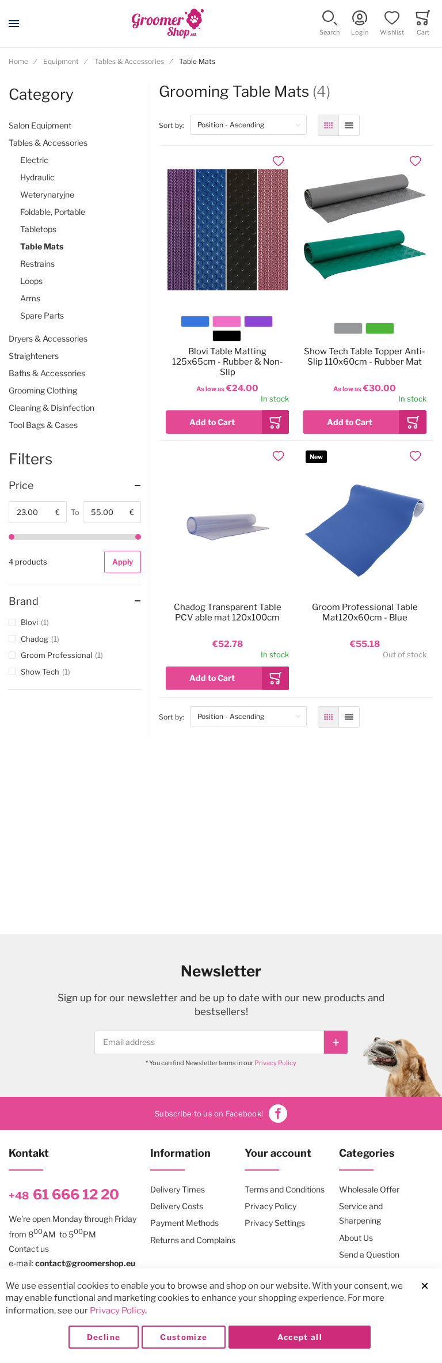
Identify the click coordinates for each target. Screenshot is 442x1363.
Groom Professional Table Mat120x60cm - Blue (365, 612)
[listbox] (226, 330)
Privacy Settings (275, 1223)
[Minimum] (11, 537)
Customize (183, 1337)
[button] (329, 24)
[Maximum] (138, 537)
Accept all (300, 1337)
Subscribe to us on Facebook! (209, 1113)
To (75, 512)
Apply (122, 561)
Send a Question (369, 1254)
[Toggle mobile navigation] (14, 23)
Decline (103, 1337)
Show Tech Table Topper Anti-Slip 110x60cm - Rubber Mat (364, 356)
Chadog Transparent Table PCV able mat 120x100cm (227, 612)
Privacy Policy (275, 1063)
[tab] (75, 486)
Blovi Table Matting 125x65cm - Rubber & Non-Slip (227, 361)
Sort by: (174, 125)
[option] (195, 321)
